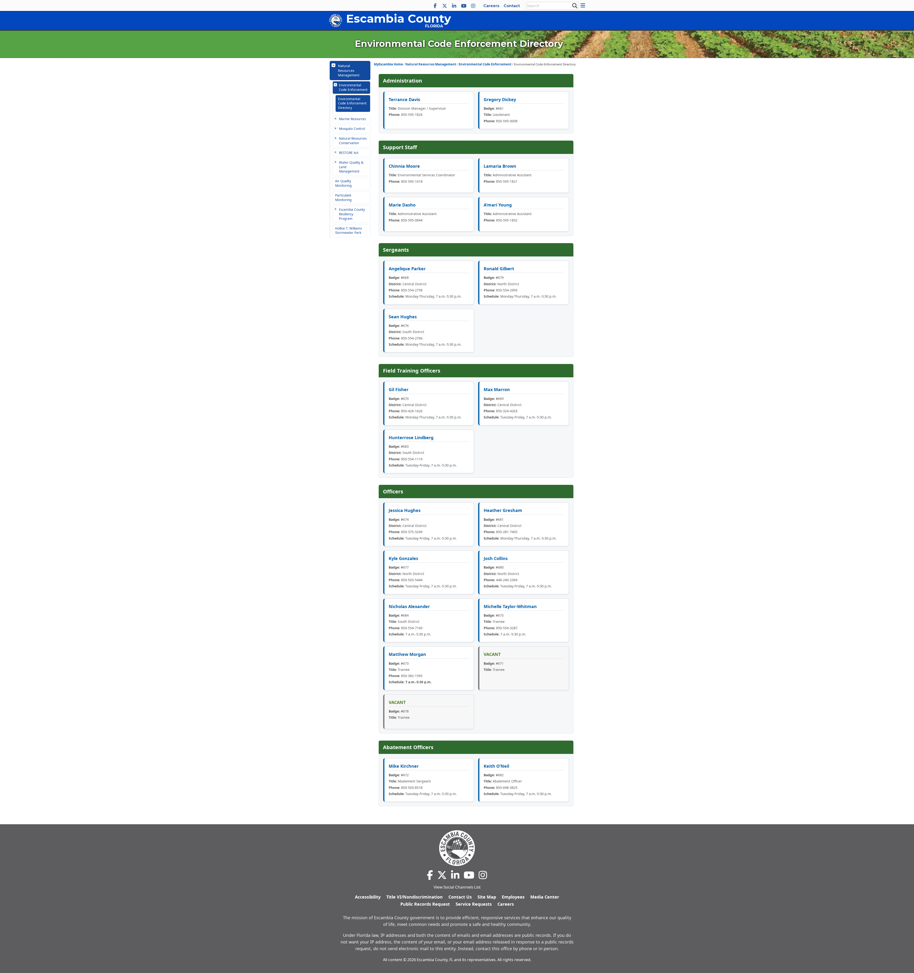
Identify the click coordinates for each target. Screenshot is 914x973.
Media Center (544, 897)
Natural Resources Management (348, 70)
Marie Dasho (402, 205)
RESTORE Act (348, 153)
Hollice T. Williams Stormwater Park (348, 230)
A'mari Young (498, 205)
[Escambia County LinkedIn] (454, 6)
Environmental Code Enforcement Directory (352, 103)
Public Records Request (425, 904)
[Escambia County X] (445, 6)
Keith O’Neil (496, 766)
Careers (491, 6)
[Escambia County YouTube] (464, 6)
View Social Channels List (457, 887)
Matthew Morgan (407, 654)
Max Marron (497, 389)
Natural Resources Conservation (353, 140)
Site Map (486, 897)
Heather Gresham (503, 510)
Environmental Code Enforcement (353, 87)
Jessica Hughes (405, 510)
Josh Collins (496, 558)
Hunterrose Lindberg (411, 437)
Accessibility (368, 897)
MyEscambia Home (388, 64)
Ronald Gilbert (499, 268)
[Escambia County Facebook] (435, 6)
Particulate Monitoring (343, 197)
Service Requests (474, 904)
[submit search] (574, 5)
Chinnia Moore (404, 166)
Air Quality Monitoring (343, 183)
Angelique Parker (407, 268)
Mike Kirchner (404, 766)
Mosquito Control (352, 129)
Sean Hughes (403, 316)
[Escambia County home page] (457, 848)
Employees (513, 897)
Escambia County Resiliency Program (352, 214)
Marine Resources (352, 119)
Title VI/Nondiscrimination (414, 897)
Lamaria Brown (500, 166)
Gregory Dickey (500, 99)
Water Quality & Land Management (351, 167)
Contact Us (460, 897)
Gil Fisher (398, 389)
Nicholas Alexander (409, 606)
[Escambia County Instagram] (473, 6)
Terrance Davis (404, 99)
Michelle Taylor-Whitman (510, 606)
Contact (512, 6)
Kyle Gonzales (403, 558)
